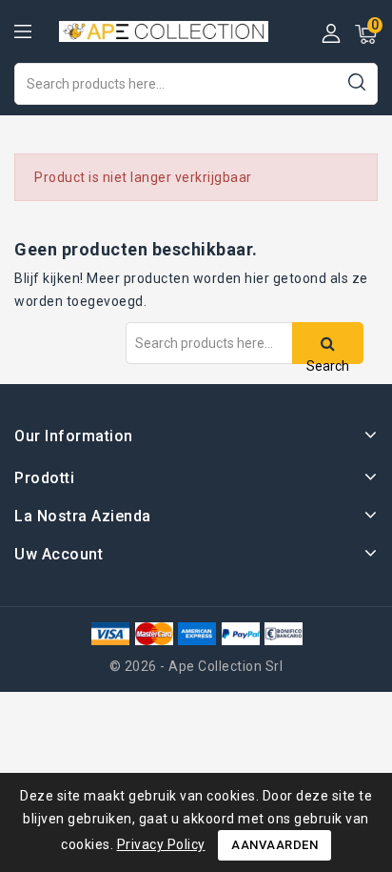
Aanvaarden (274, 845)
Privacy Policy (161, 844)
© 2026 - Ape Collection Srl (196, 666)
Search (356, 81)
